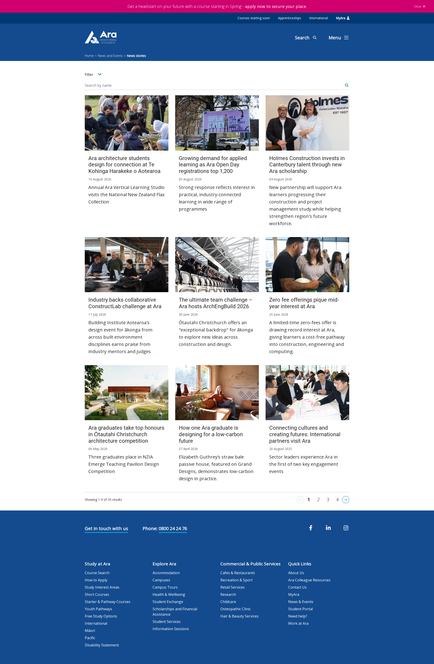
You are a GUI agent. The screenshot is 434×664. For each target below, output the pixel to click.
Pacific (90, 637)
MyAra (340, 18)
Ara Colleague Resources (309, 580)
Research (228, 594)
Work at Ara (298, 623)
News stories (136, 56)
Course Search (97, 572)
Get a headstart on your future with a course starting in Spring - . (217, 6)
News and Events (110, 56)
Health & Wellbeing (169, 594)
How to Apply (96, 580)
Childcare (228, 601)
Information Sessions (171, 628)
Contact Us (297, 587)
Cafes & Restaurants (237, 572)
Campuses (161, 580)
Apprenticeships (289, 18)
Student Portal (300, 608)
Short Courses (97, 594)
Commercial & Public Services (250, 564)
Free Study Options (101, 616)
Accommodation (166, 572)
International (318, 18)
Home (89, 56)
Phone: (150, 528)
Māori (90, 630)
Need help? (297, 616)
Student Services (167, 621)
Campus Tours (165, 587)
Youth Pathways (98, 608)
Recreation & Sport (236, 580)
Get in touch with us (106, 528)
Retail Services (232, 587)
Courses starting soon (254, 18)
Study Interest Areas (102, 587)
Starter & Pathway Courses (107, 601)
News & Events (300, 601)
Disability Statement (102, 645)
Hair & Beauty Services (239, 616)
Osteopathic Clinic (235, 608)
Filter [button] (89, 74)
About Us (296, 572)
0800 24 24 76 (173, 528)
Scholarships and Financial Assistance (175, 611)
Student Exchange (168, 601)
